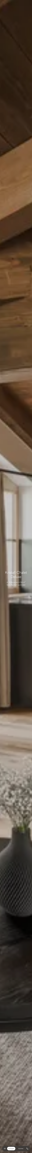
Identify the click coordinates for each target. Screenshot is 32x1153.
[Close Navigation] (5, 1148)
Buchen (20, 1148)
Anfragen (11, 1148)
